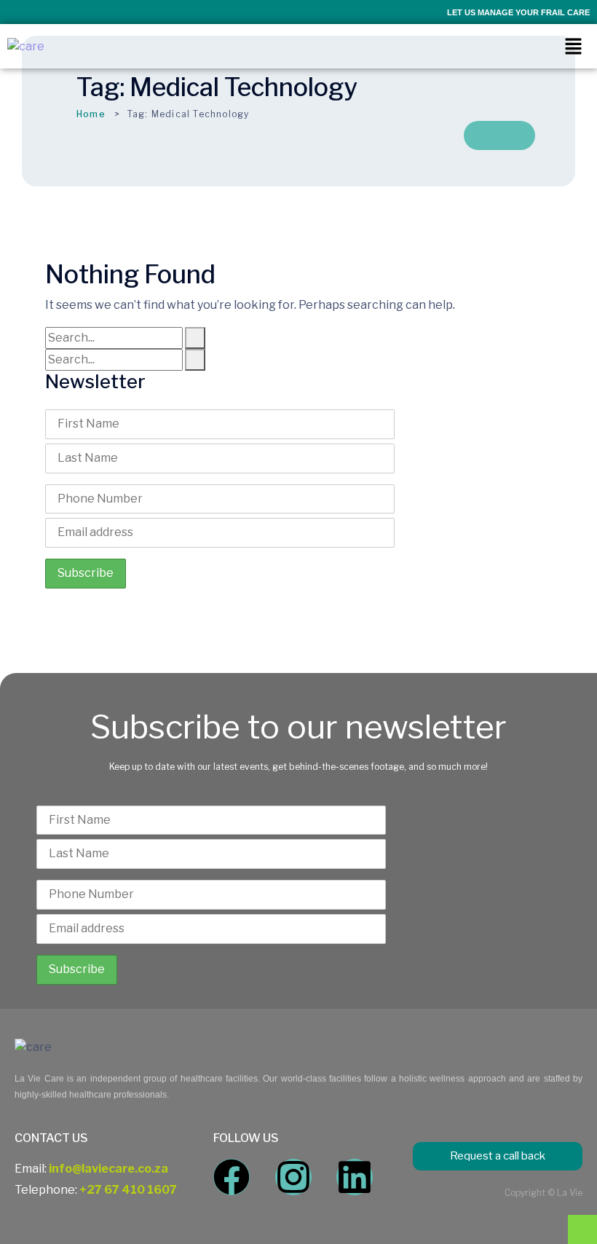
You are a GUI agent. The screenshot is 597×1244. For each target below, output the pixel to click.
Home (91, 114)
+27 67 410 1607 (128, 1190)
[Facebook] (231, 1177)
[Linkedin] (354, 1177)
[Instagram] (293, 1177)
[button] (573, 46)
